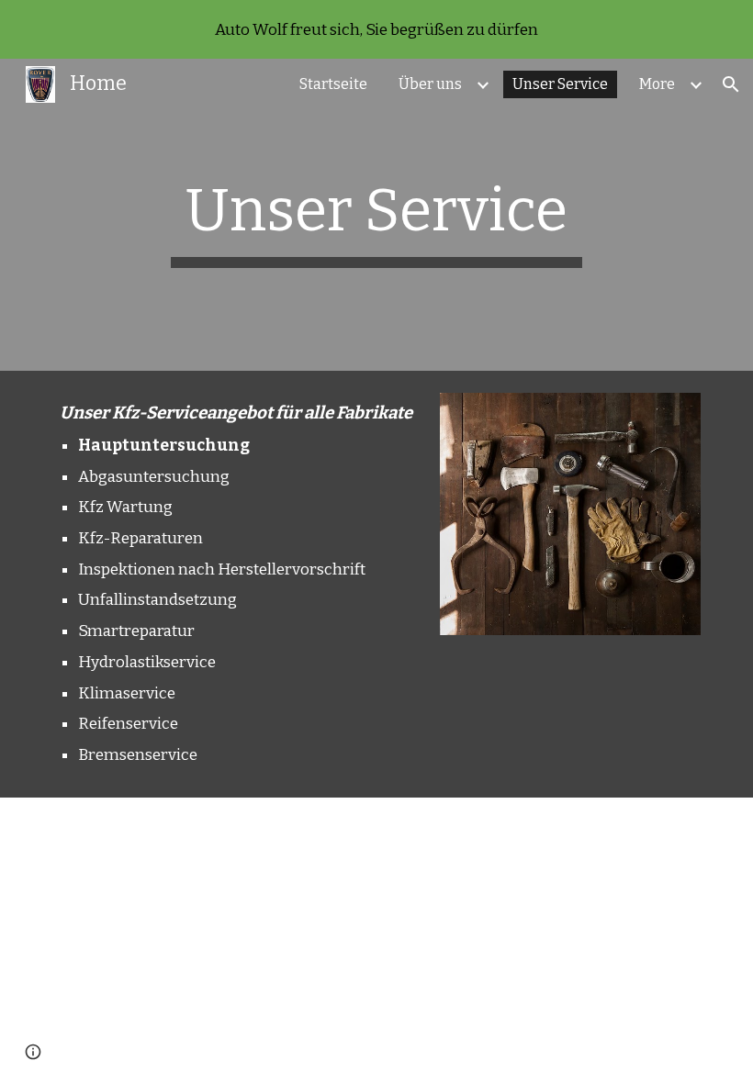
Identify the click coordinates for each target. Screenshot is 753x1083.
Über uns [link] (430, 84)
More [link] (657, 84)
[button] (731, 84)
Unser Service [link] (560, 84)
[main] (376, 214)
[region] (376, 29)
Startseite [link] (333, 84)
